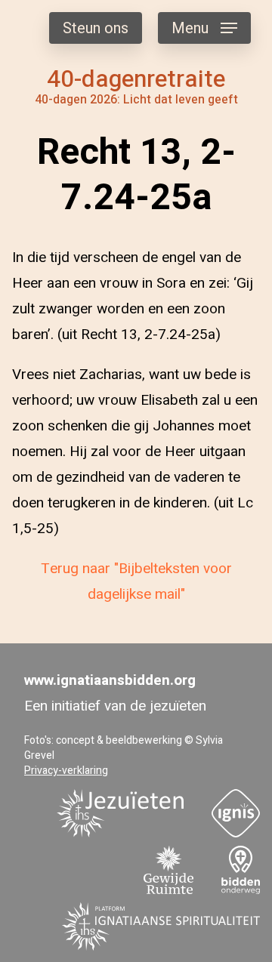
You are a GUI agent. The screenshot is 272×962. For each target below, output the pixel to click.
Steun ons (95, 28)
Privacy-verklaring (66, 771)
